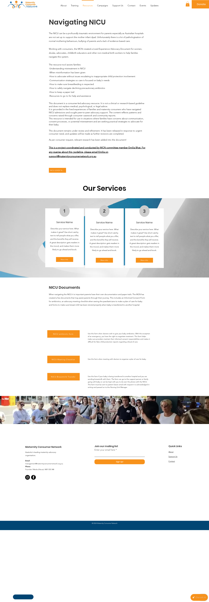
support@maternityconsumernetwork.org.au (72, 156)
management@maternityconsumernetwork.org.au (44, 464)
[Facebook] (33, 477)
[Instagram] (27, 477)
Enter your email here (104, 450)
